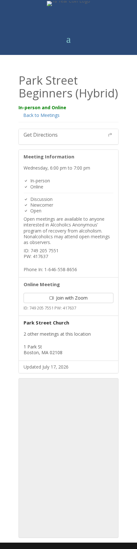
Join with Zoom (71, 298)
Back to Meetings (41, 115)
